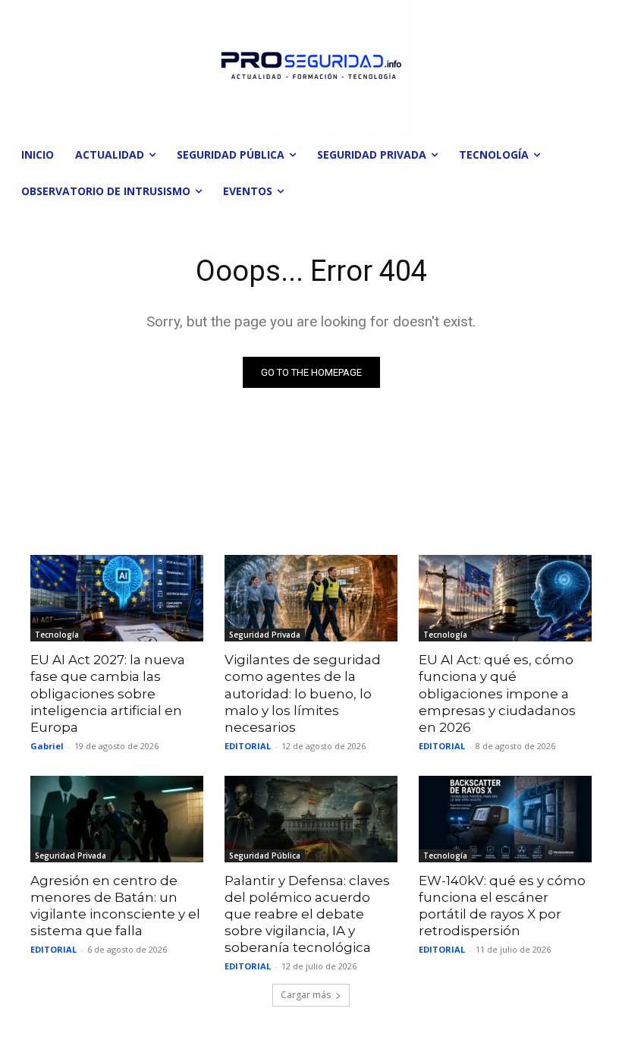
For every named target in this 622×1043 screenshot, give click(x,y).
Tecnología (57, 634)
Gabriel (47, 746)
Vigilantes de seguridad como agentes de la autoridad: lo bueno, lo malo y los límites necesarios (303, 693)
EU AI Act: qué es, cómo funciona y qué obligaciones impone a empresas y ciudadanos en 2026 (497, 693)
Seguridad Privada (264, 634)
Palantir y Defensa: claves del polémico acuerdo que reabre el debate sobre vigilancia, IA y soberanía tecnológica (307, 914)
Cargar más (306, 994)
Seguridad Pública (264, 855)
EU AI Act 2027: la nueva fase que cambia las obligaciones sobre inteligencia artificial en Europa (107, 693)
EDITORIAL (248, 746)
